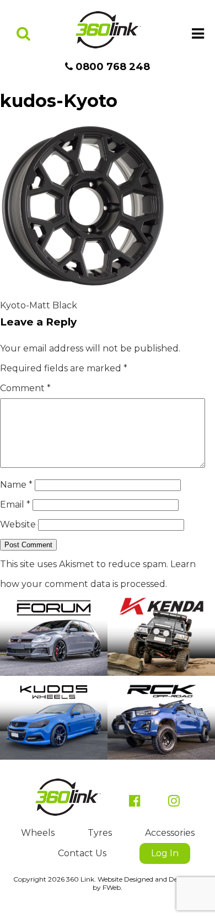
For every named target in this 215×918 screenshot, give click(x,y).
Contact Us (82, 853)
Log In (165, 853)
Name (16, 484)
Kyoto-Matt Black (38, 305)
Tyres (100, 833)
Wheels (38, 833)
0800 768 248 (111, 67)
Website (18, 524)
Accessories (170, 833)
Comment (25, 388)
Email (15, 504)
